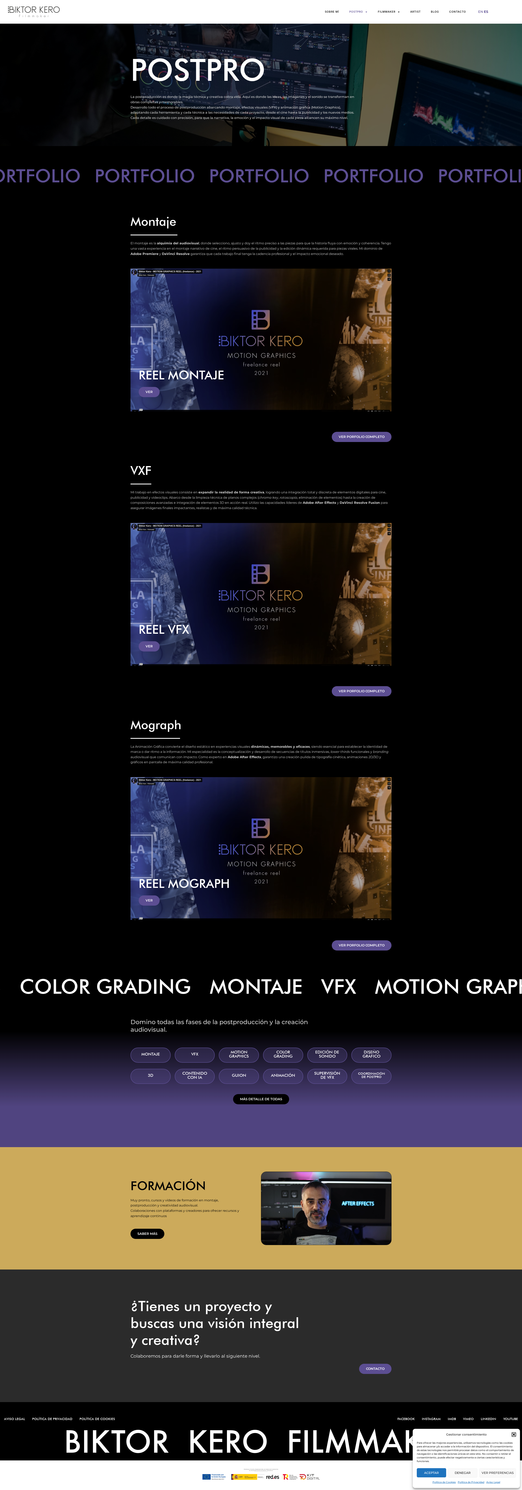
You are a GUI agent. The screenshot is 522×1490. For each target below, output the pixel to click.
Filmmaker (386, 11)
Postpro (356, 11)
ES (486, 12)
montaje (150, 1054)
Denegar (463, 1473)
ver (149, 392)
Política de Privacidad (471, 1482)
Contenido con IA (194, 1075)
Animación (283, 1075)
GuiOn (239, 1075)
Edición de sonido (327, 1054)
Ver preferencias (498, 1473)
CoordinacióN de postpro (371, 1075)
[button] (514, 1434)
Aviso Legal (493, 1482)
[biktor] (75, 12)
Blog (435, 11)
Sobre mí (332, 11)
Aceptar (431, 1473)
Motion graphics (239, 1054)
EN (480, 12)
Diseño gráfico (371, 1054)
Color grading (283, 1054)
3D (150, 1075)
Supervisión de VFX (327, 1075)
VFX (194, 1054)
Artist (415, 11)
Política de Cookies (444, 1482)
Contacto (457, 11)
